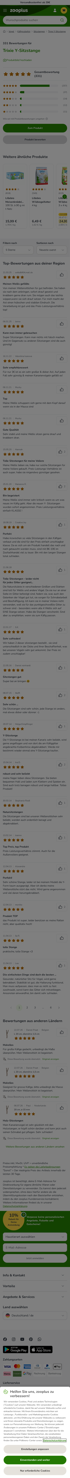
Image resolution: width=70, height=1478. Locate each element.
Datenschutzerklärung (54, 1440)
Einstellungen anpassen (35, 1449)
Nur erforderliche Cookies (35, 1470)
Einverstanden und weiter (35, 1460)
